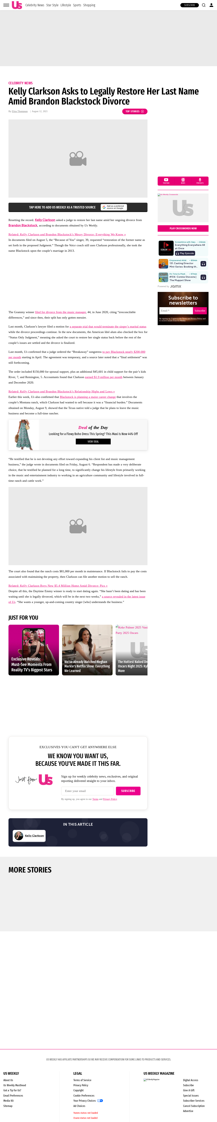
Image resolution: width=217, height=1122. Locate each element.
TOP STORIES (133, 111)
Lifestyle (66, 5)
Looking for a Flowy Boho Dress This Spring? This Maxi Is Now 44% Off (93, 434)
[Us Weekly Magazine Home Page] (17, 5)
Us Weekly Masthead (14, 1085)
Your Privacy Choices (84, 1100)
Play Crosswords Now (183, 228)
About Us (8, 1080)
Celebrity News (34, 5)
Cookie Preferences (83, 1095)
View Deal (93, 441)
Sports (77, 5)
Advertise (188, 1111)
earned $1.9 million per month (103, 377)
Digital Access (190, 1080)
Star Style (52, 5)
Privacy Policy (110, 799)
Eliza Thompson (20, 111)
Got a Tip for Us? (12, 1090)
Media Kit (8, 1100)
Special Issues (191, 1095)
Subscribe (189, 5)
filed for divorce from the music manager (60, 312)
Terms (95, 799)
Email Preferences (13, 1095)
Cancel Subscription (194, 1106)
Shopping (89, 5)
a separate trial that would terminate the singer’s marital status (108, 326)
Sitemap (7, 1106)
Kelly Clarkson (45, 220)
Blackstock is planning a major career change (88, 397)
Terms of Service (82, 1080)
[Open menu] (6, 5)
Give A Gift (188, 1090)
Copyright (78, 1090)
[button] (203, 5)
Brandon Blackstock (22, 225)
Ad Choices (79, 1106)
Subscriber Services (193, 1100)
